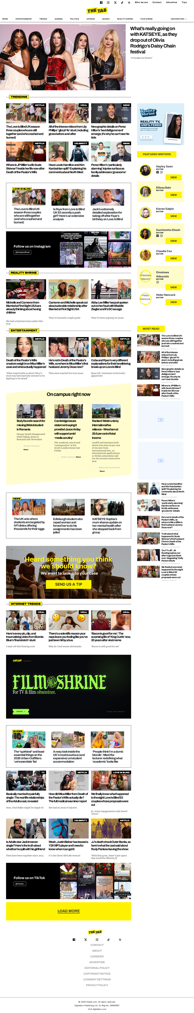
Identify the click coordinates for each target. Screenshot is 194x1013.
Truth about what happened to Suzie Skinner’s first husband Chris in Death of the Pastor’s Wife (172, 539)
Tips (184, 2)
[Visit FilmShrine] (68, 687)
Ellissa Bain (163, 187)
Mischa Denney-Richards (109, 468)
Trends (43, 19)
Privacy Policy (97, 985)
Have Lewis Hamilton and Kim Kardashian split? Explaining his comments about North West (67, 168)
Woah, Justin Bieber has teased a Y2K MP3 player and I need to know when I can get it (68, 845)
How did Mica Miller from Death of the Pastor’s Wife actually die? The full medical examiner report (68, 797)
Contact (157, 2)
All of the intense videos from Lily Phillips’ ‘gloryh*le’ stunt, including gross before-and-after (68, 130)
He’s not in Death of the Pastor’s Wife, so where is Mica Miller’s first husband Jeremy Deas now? (68, 364)
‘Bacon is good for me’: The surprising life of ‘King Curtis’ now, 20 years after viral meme (110, 637)
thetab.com (91, 1002)
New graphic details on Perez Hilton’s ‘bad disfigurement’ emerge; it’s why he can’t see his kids (172, 374)
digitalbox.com (99, 1009)
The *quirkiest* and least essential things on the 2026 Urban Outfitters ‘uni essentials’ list (29, 756)
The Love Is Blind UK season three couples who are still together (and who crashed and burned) (28, 215)
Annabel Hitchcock (31, 446)
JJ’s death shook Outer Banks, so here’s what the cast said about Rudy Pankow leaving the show (111, 845)
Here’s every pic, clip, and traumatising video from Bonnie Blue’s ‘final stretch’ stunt (24, 637)
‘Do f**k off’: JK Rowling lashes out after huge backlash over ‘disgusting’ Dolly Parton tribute (172, 555)
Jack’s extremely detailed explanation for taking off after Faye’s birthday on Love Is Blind (107, 214)
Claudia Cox (164, 251)
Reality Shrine (125, 19)
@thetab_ (20, 884)
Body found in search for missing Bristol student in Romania (31, 425)
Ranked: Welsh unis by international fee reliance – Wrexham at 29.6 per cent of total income (105, 429)
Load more (69, 911)
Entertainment (24, 19)
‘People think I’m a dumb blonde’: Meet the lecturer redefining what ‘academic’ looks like (107, 756)
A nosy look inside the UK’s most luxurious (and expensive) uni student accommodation (69, 756)
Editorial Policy (97, 968)
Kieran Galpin (165, 208)
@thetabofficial (22, 252)
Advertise (171, 2)
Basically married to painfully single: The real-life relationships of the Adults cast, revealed (25, 797)
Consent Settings (97, 979)
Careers (97, 956)
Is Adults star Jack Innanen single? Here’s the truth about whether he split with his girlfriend (25, 845)
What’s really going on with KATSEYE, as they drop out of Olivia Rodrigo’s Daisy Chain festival (153, 40)
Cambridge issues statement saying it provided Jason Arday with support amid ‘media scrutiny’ (67, 429)
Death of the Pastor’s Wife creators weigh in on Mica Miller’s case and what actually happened (26, 364)
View (173, 177)
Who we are (141, 2)
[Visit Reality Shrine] (160, 124)
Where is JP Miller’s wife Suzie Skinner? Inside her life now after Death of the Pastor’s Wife (25, 168)
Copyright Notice (97, 973)
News (5, 19)
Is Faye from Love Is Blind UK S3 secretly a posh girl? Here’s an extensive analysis (69, 214)
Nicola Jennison (68, 457)
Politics (74, 19)
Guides (106, 19)
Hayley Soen (164, 166)
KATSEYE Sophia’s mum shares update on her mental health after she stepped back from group (107, 525)
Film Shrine (146, 19)
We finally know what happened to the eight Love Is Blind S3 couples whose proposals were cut (172, 572)
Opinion (91, 19)
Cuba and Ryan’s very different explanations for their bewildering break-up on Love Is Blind (110, 364)
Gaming (59, 19)
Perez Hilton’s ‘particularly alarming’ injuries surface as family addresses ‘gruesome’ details (172, 505)
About (97, 950)
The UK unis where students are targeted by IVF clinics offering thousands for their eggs (29, 523)
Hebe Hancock (165, 294)
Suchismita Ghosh (168, 230)
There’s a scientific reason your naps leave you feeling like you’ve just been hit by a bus (68, 637)
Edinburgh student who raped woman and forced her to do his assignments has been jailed (68, 525)
